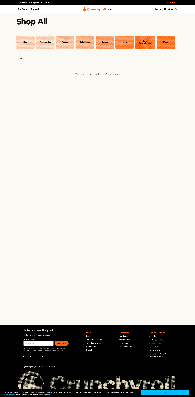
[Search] (165, 9)
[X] (30, 356)
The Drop (22, 9)
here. (49, 395)
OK (165, 393)
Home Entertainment (93, 343)
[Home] (97, 9)
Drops (88, 336)
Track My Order (124, 339)
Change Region (32, 367)
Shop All (35, 9)
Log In (158, 9)
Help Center (123, 336)
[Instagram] (37, 356)
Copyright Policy (155, 343)
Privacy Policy (154, 347)
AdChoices (153, 336)
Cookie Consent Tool (156, 340)
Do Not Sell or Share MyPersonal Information (158, 355)
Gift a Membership (126, 346)
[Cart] (176, 9)
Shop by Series (91, 346)
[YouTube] (43, 356)
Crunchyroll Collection (94, 339)
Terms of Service (155, 350)
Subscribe (61, 343)
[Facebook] (24, 356)
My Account (123, 343)
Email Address (28, 339)
